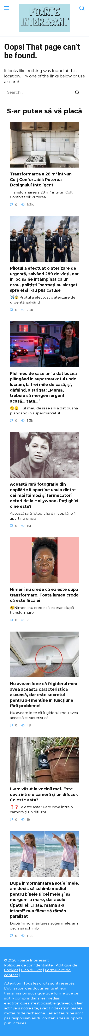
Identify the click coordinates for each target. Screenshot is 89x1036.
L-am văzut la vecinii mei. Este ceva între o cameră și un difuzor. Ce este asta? (44, 794)
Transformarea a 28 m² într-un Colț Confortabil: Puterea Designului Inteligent (41, 179)
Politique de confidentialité (28, 965)
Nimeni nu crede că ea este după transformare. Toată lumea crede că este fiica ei (44, 595)
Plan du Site (31, 970)
